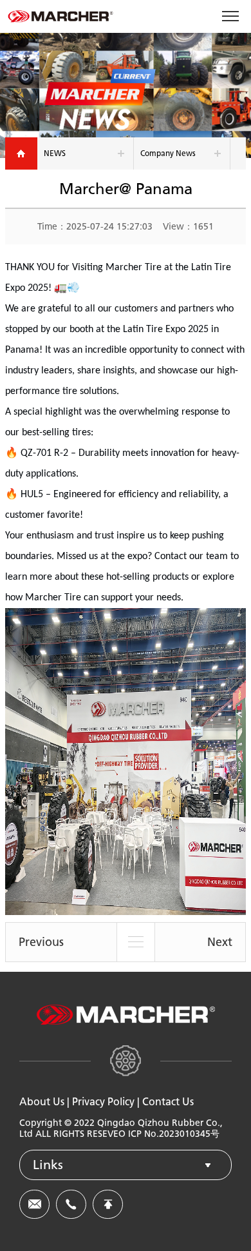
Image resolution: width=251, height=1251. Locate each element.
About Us (41, 1102)
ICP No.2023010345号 (173, 1133)
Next (219, 942)
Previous (41, 942)
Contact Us (168, 1102)
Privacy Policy (103, 1102)
